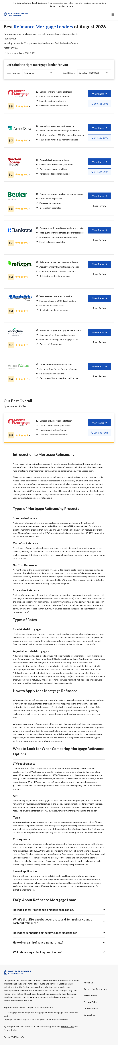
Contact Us (89, 1015)
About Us (88, 982)
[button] (61, 6)
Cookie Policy (91, 1008)
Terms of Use (90, 995)
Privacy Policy (91, 1002)
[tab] (99, 93)
